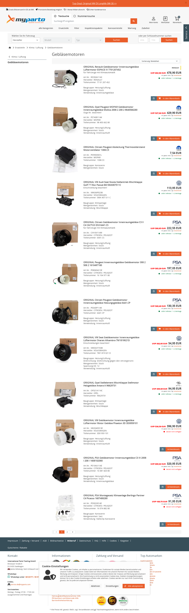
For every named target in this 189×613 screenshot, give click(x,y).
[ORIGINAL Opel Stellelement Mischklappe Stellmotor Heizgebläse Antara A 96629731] (65, 395)
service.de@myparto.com (20, 584)
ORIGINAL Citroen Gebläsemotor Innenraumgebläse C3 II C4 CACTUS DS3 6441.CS (113, 224)
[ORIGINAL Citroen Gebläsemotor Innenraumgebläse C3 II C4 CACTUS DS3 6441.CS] (65, 235)
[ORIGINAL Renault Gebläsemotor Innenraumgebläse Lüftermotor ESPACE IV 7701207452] (65, 79)
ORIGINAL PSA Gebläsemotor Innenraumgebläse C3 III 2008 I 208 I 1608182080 (114, 459)
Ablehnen (95, 586)
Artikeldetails (173, 449)
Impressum (13, 540)
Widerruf (71, 540)
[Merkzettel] (165, 18)
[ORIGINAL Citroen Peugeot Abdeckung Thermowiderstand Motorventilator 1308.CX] (65, 159)
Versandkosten (177, 75)
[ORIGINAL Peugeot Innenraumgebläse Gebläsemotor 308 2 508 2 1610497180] (65, 275)
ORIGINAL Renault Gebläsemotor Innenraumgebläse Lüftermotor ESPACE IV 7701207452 (111, 68)
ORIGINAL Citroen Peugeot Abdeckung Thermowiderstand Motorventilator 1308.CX (114, 148)
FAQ (96, 540)
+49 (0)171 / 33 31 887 (33, 577)
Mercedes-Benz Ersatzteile (150, 572)
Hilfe (104, 540)
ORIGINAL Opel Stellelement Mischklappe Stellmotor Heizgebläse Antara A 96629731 (111, 384)
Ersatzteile (20, 47)
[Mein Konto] (153, 18)
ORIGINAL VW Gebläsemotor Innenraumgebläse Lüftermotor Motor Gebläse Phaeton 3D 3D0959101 (110, 422)
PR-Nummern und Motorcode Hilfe (65, 598)
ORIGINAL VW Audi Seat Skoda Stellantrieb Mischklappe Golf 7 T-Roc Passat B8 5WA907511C (112, 183)
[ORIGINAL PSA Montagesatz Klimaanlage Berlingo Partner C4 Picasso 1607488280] (65, 508)
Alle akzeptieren (135, 586)
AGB (45, 540)
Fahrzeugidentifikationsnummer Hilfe (66, 596)
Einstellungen (112, 586)
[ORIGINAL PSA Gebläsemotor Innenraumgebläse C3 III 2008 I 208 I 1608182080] (65, 470)
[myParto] (26, 18)
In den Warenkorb (171, 98)
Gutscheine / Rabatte (17, 547)
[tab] (61, 16)
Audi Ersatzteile (146, 561)
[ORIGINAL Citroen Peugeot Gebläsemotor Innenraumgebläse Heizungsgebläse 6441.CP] (65, 312)
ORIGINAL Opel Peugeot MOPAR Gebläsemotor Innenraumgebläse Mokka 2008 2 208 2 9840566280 (110, 108)
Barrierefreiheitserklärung (62, 600)
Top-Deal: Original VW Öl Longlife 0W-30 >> (94, 3)
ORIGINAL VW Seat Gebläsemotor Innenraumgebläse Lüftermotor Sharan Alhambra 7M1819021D (111, 339)
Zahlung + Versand (30, 540)
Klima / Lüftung (36, 47)
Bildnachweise (57, 540)
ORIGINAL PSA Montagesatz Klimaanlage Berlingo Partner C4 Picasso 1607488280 (113, 497)
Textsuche (63, 16)
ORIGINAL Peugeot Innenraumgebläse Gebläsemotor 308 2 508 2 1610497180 (114, 264)
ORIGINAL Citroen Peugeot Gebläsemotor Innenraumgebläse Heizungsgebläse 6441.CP (106, 301)
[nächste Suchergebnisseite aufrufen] (72, 532)
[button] (187, 3)
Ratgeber (124, 540)
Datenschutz (85, 540)
